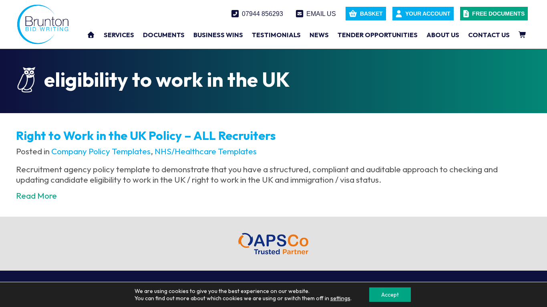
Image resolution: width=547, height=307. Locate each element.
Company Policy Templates (101, 151)
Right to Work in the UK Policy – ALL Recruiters (146, 135)
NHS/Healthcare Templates (206, 151)
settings (340, 298)
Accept (390, 294)
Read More (36, 196)
